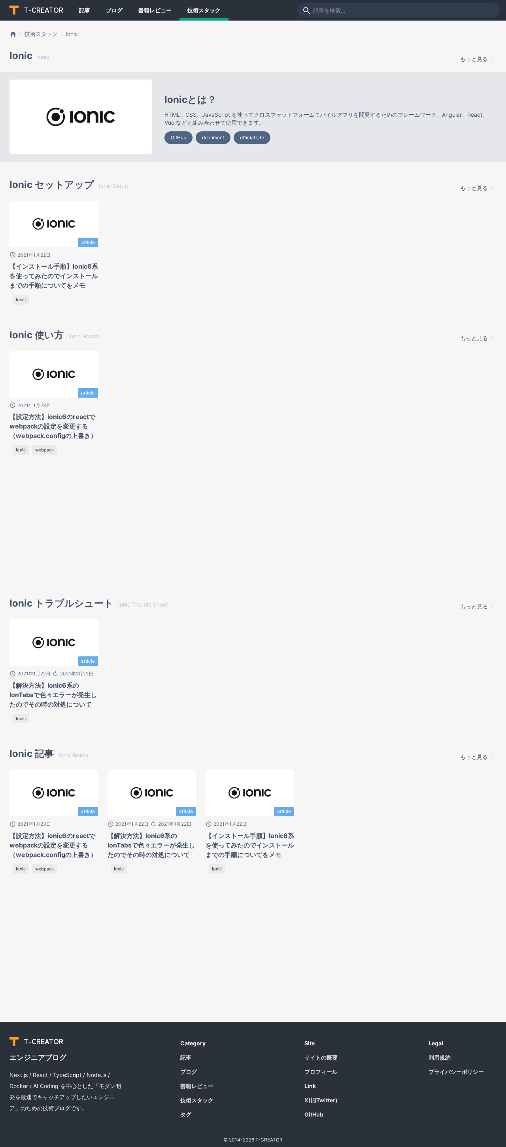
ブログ (114, 10)
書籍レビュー (155, 10)
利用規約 (440, 1057)
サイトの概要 (321, 1057)
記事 (84, 10)
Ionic (72, 33)
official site (252, 137)
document (213, 137)
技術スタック (204, 10)
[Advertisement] (125, 528)
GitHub (178, 137)
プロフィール (321, 1071)
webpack (44, 450)
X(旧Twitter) (321, 1100)
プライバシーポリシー (456, 1071)
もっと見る (474, 58)
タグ (185, 1114)
